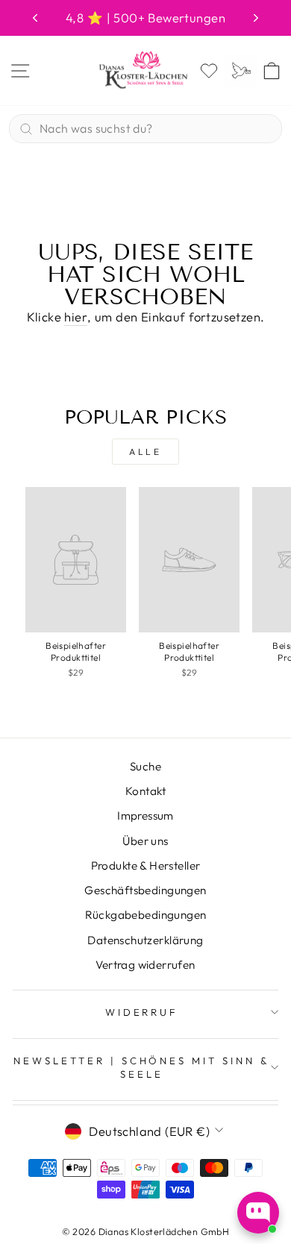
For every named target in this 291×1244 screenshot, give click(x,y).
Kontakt (145, 791)
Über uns (145, 841)
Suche (145, 766)
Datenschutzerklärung (145, 940)
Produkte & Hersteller (146, 865)
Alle (145, 451)
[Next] (256, 18)
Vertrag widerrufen (145, 965)
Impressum (145, 815)
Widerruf (142, 1012)
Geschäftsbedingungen (145, 890)
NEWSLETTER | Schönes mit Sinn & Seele (141, 1068)
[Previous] (35, 18)
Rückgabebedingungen (146, 915)
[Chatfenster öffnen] (258, 1213)
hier (75, 316)
